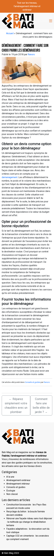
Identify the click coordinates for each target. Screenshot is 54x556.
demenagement (9, 177)
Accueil (10, 33)
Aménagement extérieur (18, 480)
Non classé (12, 494)
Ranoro (31, 54)
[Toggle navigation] (50, 21)
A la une (10, 476)
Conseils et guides (32, 382)
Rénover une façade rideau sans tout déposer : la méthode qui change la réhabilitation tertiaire (29, 522)
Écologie (10, 490)
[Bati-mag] (18, 20)
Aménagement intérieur (18, 483)
